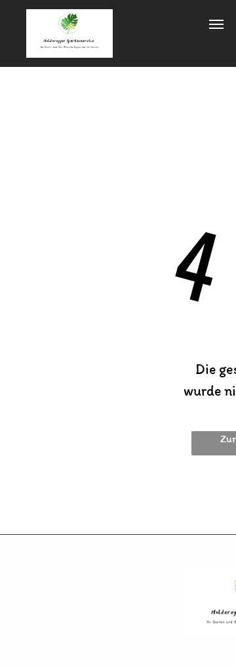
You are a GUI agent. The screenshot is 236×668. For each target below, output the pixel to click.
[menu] (216, 24)
